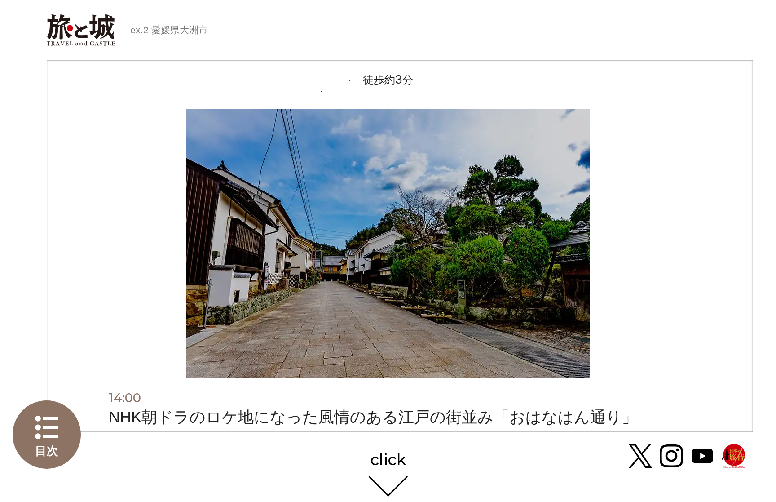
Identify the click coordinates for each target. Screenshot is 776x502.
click (388, 460)
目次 (46, 450)
